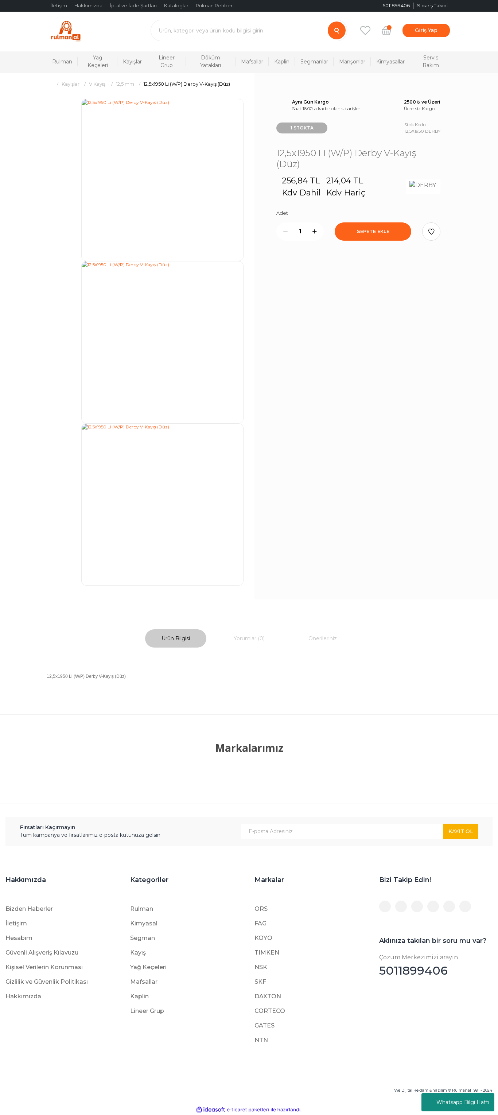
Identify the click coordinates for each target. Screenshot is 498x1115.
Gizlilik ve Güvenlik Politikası (46, 981)
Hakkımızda (88, 5)
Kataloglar (176, 5)
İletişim (58, 5)
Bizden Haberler (29, 908)
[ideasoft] (210, 1109)
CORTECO (269, 1010)
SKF (260, 981)
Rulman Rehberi (215, 5)
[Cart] (386, 30)
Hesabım (18, 938)
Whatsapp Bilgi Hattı (462, 1102)
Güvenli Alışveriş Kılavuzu (41, 952)
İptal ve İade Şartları (133, 5)
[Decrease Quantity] (285, 231)
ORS (261, 908)
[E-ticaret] (248, 1110)
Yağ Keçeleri (148, 967)
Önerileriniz (322, 638)
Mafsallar (143, 981)
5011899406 (418, 966)
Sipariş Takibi (432, 5)
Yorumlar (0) (249, 638)
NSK (260, 967)
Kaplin (139, 996)
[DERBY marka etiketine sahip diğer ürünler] (423, 186)
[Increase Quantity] (315, 231)
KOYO (263, 938)
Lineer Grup (147, 1010)
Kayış (138, 952)
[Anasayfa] (49, 84)
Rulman (141, 908)
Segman (142, 938)
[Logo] (66, 30)
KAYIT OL (460, 831)
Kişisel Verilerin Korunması (44, 967)
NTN (261, 1040)
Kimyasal (143, 923)
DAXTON (267, 996)
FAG (260, 923)
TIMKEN (266, 952)
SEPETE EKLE (373, 231)
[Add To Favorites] (431, 231)
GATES (264, 1025)
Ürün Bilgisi (176, 638)
